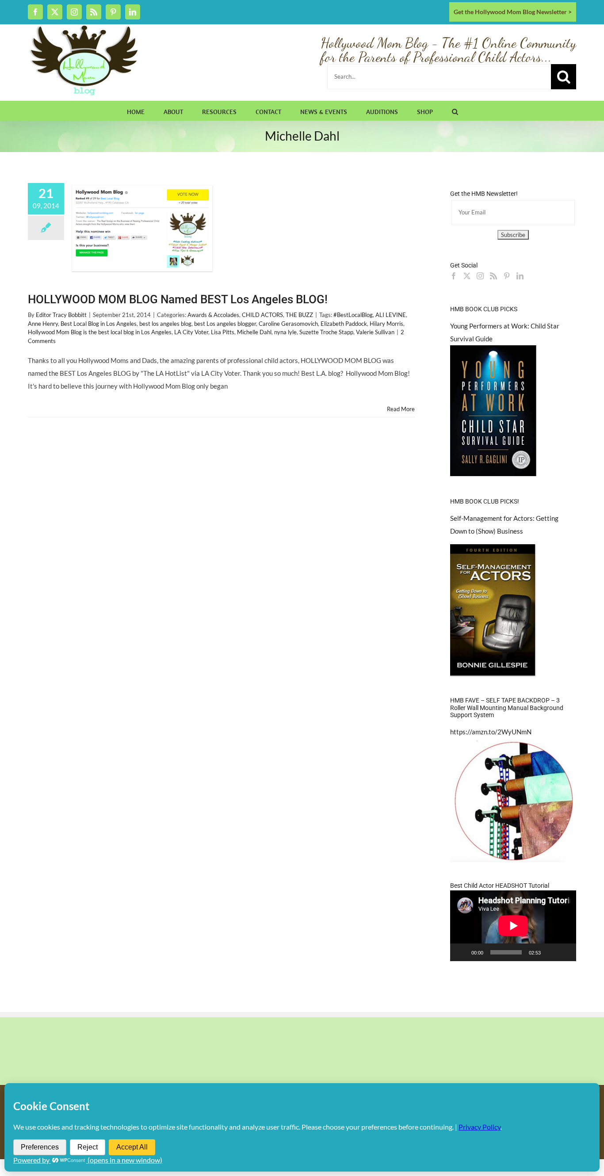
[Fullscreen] (564, 952)
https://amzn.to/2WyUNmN (490, 732)
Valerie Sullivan (375, 332)
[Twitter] (466, 275)
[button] (455, 110)
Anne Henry (43, 323)
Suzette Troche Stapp (326, 332)
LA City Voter (191, 332)
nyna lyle (285, 332)
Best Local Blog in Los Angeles (99, 323)
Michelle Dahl (254, 332)
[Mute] (550, 952)
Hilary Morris (386, 323)
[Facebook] (453, 275)
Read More (401, 408)
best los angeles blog (165, 323)
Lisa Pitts (222, 332)
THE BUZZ (299, 314)
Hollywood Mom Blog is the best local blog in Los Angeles (100, 332)
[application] (513, 925)
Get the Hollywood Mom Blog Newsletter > (513, 11)
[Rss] (493, 275)
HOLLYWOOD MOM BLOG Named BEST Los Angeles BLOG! (178, 299)
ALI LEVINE (390, 314)
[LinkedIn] (520, 275)
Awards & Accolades (213, 314)
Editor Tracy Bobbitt (61, 314)
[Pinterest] (506, 275)
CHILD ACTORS (262, 314)
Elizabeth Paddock (344, 323)
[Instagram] (480, 275)
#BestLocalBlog (353, 314)
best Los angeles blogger (225, 323)
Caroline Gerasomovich (288, 323)
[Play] (461, 952)
